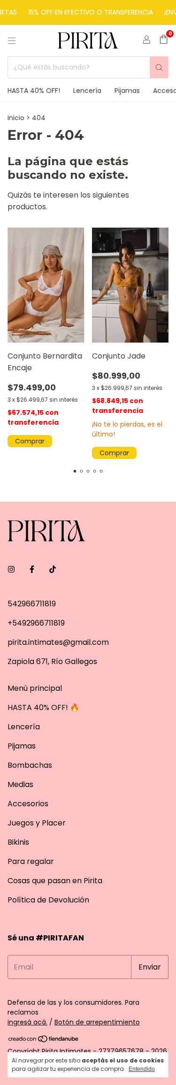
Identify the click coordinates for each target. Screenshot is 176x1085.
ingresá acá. (27, 1022)
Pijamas (127, 90)
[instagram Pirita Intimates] (11, 569)
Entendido (142, 1069)
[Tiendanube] (44, 1040)
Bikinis (18, 842)
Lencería (87, 90)
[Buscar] (159, 67)
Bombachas (30, 765)
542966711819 (32, 603)
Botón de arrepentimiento (97, 1022)
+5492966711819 (36, 623)
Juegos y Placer (37, 823)
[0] (163, 40)
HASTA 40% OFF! (34, 90)
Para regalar (31, 861)
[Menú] (12, 41)
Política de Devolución (48, 899)
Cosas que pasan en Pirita (55, 880)
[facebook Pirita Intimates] (32, 569)
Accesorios (28, 803)
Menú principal (35, 688)
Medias (20, 784)
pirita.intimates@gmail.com (58, 642)
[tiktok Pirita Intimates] (52, 569)
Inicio (16, 117)
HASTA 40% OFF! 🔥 (43, 707)
